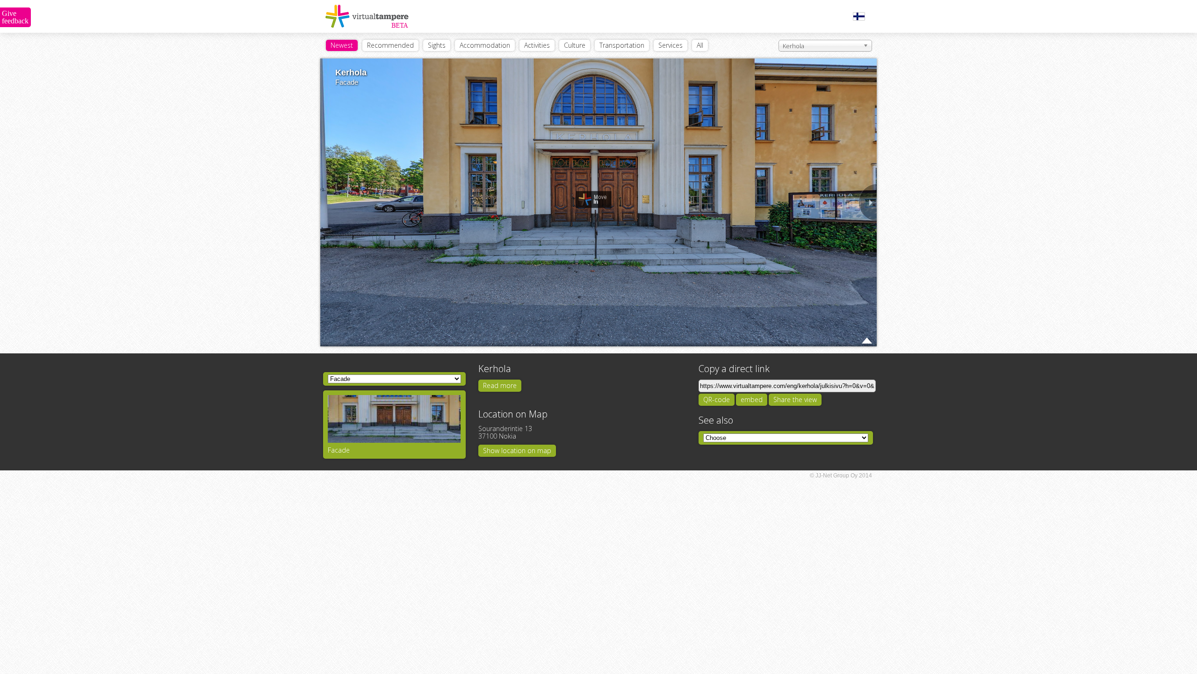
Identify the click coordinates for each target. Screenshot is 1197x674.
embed (752, 399)
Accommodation (485, 45)
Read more (500, 385)
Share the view (795, 399)
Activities (537, 45)
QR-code (716, 399)
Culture (574, 45)
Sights (437, 45)
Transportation (621, 45)
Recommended (390, 45)
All (700, 45)
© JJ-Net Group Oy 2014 (841, 475)
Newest (342, 45)
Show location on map (517, 450)
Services (670, 45)
